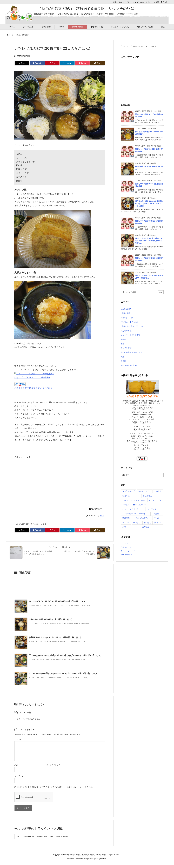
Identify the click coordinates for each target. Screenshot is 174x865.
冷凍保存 (126, 518)
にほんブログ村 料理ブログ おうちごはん (33, 388)
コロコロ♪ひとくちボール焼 (133, 500)
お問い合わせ (117, 2)
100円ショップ (128, 491)
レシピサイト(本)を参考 (130, 335)
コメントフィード (128, 551)
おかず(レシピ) (127, 317)
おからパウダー (144, 491)
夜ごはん (126, 522)
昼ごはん (136, 522)
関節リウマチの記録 (129, 365)
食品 (122, 344)
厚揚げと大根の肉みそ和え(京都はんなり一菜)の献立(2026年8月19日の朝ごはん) (148, 240)
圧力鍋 (156, 518)
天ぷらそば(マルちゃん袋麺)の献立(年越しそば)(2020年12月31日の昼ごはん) (65, 655)
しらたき (158, 491)
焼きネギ (158, 522)
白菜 (124, 527)
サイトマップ (129, 2)
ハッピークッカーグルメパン (134, 505)
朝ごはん (147, 522)
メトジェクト (152, 509)
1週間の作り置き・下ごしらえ (133, 326)
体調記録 (155, 513)
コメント (18, 739)
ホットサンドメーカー (131, 509)
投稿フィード (126, 547)
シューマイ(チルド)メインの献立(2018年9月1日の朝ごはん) (57, 601)
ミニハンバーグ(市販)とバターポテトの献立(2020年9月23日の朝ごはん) (63, 673)
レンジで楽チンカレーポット (134, 513)
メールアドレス (53, 765)
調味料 (123, 339)
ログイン (124, 544)
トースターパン (155, 500)
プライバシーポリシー (144, 2)
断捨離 (123, 361)
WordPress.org (127, 554)
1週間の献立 (126, 313)
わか (102, 515)
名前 (16, 765)
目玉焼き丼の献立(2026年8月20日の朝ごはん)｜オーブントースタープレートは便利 (149, 203)
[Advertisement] (35, 482)
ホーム (11, 35)
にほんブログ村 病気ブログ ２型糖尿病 (32, 377)
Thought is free (101, 859)
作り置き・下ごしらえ (130, 322)
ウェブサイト (19, 776)
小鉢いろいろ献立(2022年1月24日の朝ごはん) (50, 619)
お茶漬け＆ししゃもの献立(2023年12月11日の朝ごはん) (55, 637)
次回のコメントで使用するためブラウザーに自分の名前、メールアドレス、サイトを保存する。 (55, 787)
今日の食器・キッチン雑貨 (131, 352)
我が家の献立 (24, 35)
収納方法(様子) (142, 518)
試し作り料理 (126, 331)
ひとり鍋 (126, 496)
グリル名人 (147, 496)
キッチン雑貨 (126, 348)
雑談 (122, 357)
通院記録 (145, 527)
